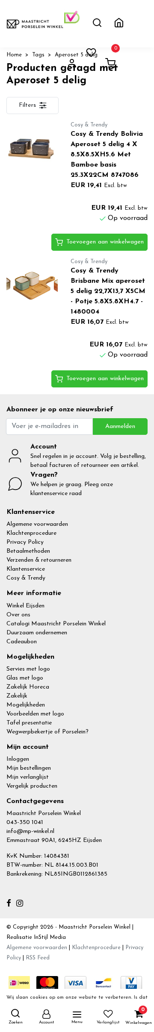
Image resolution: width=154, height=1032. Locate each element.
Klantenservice (25, 569)
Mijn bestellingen (28, 768)
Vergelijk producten (31, 786)
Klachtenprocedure (31, 533)
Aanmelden (120, 426)
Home (14, 55)
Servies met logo (28, 669)
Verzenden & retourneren (38, 560)
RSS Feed (38, 958)
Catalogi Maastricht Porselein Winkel (56, 624)
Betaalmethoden (28, 551)
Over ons (18, 615)
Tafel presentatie (29, 723)
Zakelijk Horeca (27, 687)
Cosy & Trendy (25, 578)
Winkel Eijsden (25, 606)
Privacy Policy (25, 542)
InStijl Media (49, 937)
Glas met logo (24, 678)
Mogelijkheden (25, 705)
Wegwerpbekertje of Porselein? (47, 732)
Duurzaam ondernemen (36, 633)
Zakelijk (16, 696)
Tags (38, 55)
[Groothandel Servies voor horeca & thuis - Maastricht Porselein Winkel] (35, 23)
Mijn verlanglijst (27, 777)
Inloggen (17, 759)
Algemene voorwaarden (37, 524)
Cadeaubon (21, 642)
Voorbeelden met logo (35, 714)
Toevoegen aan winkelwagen (105, 242)
